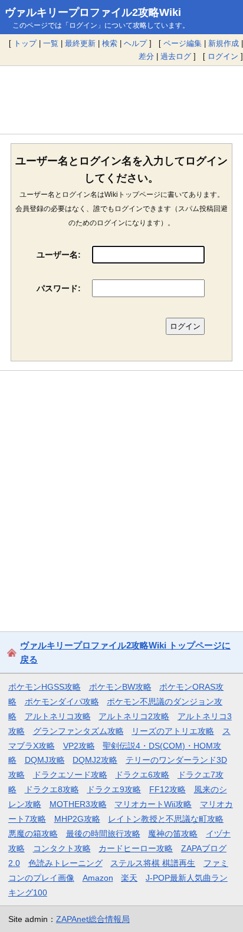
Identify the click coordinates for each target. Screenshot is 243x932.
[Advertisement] (121, 99)
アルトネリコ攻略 (58, 716)
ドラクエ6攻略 (142, 774)
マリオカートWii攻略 (153, 804)
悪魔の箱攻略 (33, 833)
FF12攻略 (167, 789)
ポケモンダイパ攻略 (62, 701)
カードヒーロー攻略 (135, 848)
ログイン (223, 56)
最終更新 (80, 43)
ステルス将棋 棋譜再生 (152, 863)
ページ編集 (182, 43)
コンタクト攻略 (62, 848)
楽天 (129, 877)
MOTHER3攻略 (78, 804)
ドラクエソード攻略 (70, 774)
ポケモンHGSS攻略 (44, 686)
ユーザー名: (59, 254)
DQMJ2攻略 (95, 760)
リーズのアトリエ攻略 (173, 731)
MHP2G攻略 (77, 819)
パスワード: (59, 288)
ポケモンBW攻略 (120, 686)
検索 (109, 43)
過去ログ (175, 56)
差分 (146, 56)
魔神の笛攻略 (173, 833)
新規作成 (223, 43)
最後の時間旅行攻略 (103, 833)
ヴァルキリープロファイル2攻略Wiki (93, 12)
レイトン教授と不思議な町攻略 (166, 819)
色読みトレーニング (65, 863)
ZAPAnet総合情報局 (93, 919)
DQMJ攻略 (45, 760)
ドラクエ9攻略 (114, 789)
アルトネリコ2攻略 (133, 716)
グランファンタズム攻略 (78, 731)
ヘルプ (135, 43)
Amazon (98, 877)
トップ (25, 43)
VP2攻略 (79, 745)
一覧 (50, 43)
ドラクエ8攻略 (52, 789)
